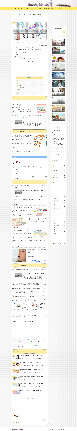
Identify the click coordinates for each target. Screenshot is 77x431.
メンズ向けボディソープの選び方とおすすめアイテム (58, 148)
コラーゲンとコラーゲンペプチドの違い (24, 83)
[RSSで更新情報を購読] (37, 345)
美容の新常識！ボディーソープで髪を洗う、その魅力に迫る (58, 135)
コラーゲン (18, 321)
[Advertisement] (29, 19)
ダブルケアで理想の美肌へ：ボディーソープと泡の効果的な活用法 (58, 144)
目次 (29, 77)
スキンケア (14, 321)
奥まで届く (19, 89)
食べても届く (20, 90)
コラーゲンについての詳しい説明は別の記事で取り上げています (23, 117)
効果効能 (19, 85)
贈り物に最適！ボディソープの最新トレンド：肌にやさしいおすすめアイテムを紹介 (58, 140)
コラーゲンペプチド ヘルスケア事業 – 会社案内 (38, 258)
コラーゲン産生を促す (21, 87)
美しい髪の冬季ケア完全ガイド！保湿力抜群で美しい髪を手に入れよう (58, 131)
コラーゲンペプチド (24, 321)
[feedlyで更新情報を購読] (35, 345)
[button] (41, 42)
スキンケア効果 (30, 321)
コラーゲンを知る (21, 80)
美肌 (33, 321)
